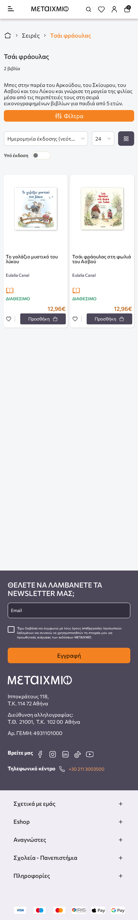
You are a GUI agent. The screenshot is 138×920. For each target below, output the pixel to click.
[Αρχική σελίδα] (8, 35)
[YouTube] (89, 754)
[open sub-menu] (121, 804)
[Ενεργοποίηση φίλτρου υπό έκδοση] (41, 155)
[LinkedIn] (65, 754)
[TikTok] (77, 754)
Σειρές (31, 35)
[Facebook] (40, 754)
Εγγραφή (69, 655)
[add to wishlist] (9, 319)
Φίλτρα (73, 115)
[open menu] (11, 9)
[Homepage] (49, 9)
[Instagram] (52, 754)
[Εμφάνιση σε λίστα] (126, 138)
